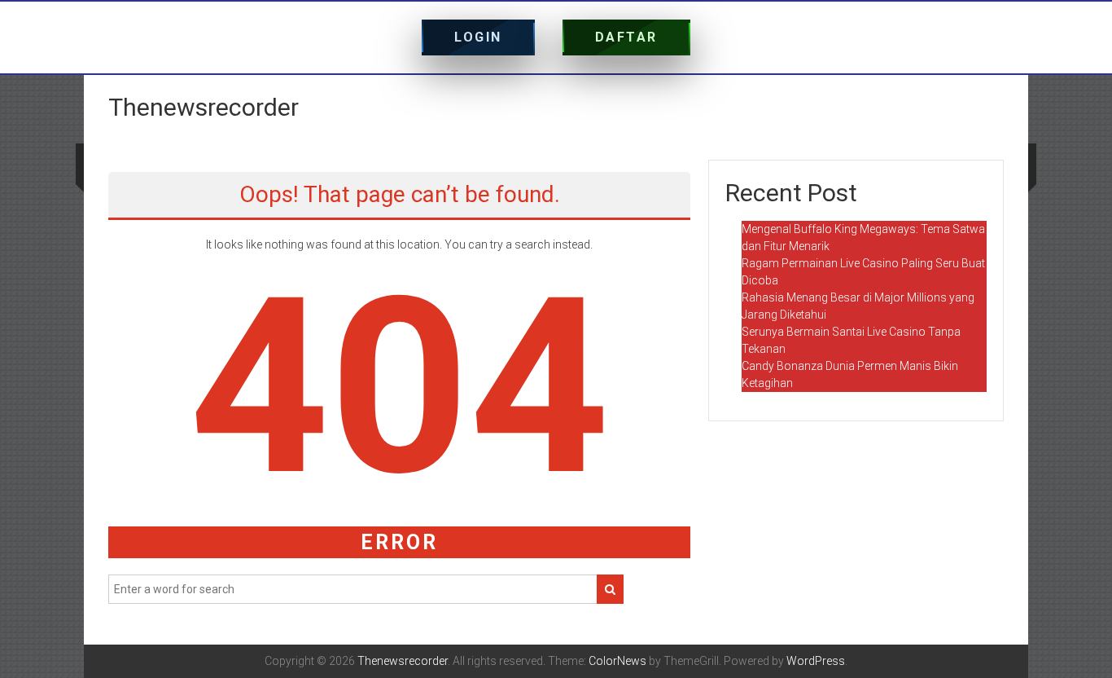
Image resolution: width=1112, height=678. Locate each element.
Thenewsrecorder (203, 107)
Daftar (626, 37)
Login (478, 37)
